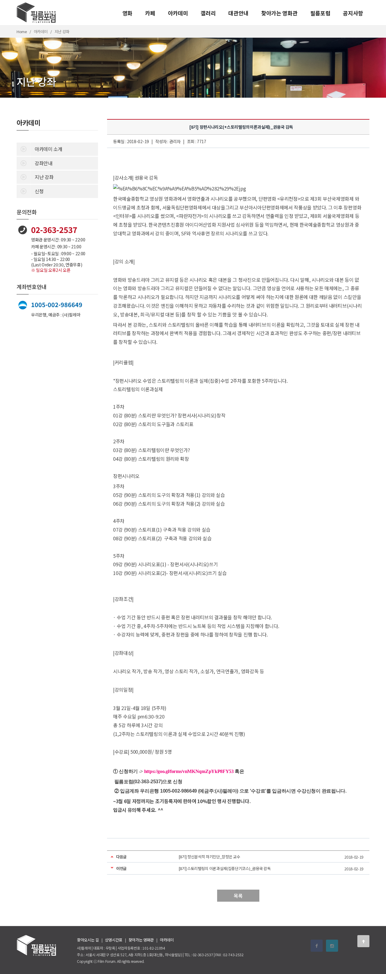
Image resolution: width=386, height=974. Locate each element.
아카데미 (178, 13)
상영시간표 (113, 940)
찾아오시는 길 (88, 940)
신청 (39, 191)
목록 (238, 895)
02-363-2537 (54, 229)
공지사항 (353, 13)
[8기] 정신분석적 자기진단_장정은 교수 (209, 856)
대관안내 (238, 13)
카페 (150, 13)
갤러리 (208, 13)
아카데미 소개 (48, 148)
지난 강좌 (44, 177)
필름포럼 (320, 13)
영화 (127, 13)
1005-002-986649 (56, 304)
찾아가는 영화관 (279, 13)
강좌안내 (43, 163)
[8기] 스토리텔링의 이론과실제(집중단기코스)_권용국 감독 (225, 868)
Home (22, 31)
